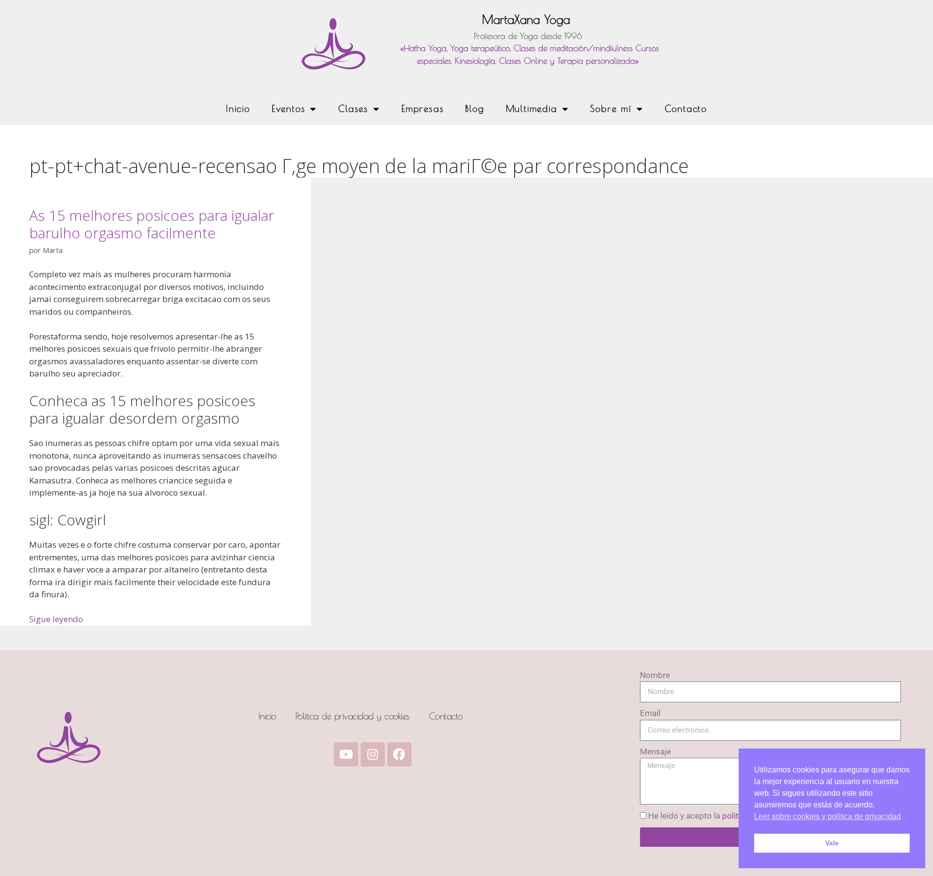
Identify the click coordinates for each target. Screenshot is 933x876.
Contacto (686, 108)
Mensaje (655, 751)
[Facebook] (399, 754)
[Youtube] (346, 754)
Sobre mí (610, 108)
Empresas (422, 108)
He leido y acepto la (724, 816)
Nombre (655, 675)
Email (650, 713)
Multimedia (531, 108)
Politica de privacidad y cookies (352, 716)
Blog (474, 108)
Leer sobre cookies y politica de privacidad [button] (827, 816)
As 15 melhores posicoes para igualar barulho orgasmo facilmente (151, 224)
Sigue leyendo (56, 619)
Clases (353, 108)
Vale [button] (832, 843)
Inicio (238, 108)
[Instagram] (373, 754)
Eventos (289, 108)
